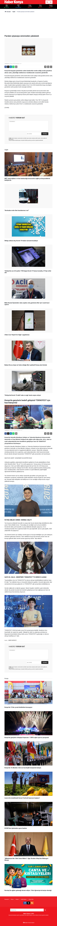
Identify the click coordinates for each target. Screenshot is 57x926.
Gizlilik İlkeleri (24, 899)
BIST (18, 5)
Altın (7, 5)
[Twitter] (8, 67)
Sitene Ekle (31, 899)
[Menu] (50, 2)
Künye (12, 899)
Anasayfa (8, 11)
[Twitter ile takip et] (28, 903)
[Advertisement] (28, 24)
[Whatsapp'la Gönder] (13, 67)
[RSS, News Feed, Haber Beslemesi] (32, 903)
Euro (40, 5)
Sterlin (50, 5)
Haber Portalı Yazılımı (29, 922)
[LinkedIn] (11, 67)
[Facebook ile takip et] (25, 903)
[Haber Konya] (14, 2)
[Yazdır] (16, 67)
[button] (45, 67)
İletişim (17, 899)
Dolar (30, 5)
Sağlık (13, 11)
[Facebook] (6, 67)
